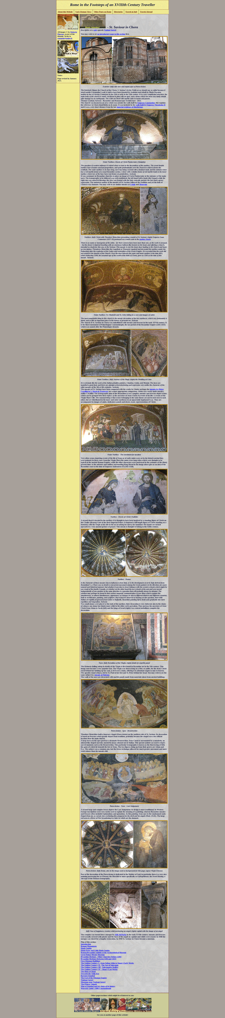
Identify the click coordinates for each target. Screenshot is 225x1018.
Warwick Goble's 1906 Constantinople (96, 988)
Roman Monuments (89, 946)
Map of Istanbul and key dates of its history (98, 986)
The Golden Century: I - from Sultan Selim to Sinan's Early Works (107, 963)
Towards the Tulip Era (90, 974)
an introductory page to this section (111, 34)
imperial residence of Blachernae (130, 107)
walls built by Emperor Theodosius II (150, 105)
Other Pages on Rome (102, 12)
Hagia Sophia (86, 948)
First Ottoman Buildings (90, 961)
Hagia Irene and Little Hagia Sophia (95, 950)
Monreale (143, 184)
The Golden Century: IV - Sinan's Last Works (99, 969)
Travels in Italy (131, 12)
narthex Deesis (145, 239)
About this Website (65, 12)
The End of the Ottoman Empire (94, 978)
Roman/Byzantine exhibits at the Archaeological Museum (103, 953)
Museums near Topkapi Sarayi (93, 982)
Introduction (86, 944)
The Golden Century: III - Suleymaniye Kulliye (99, 967)
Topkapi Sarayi (110, 30)
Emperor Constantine (146, 103)
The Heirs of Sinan (88, 972)
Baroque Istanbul (88, 976)
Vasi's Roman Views (83, 12)
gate (95, 30)
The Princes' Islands (89, 984)
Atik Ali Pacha (120, 935)
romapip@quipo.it (64, 38)
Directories (118, 12)
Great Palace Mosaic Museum (93, 955)
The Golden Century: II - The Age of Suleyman (99, 965)
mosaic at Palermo (102, 675)
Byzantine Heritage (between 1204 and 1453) (98, 959)
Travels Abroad (146, 12)
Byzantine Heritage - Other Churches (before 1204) (101, 957)
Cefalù (132, 184)
